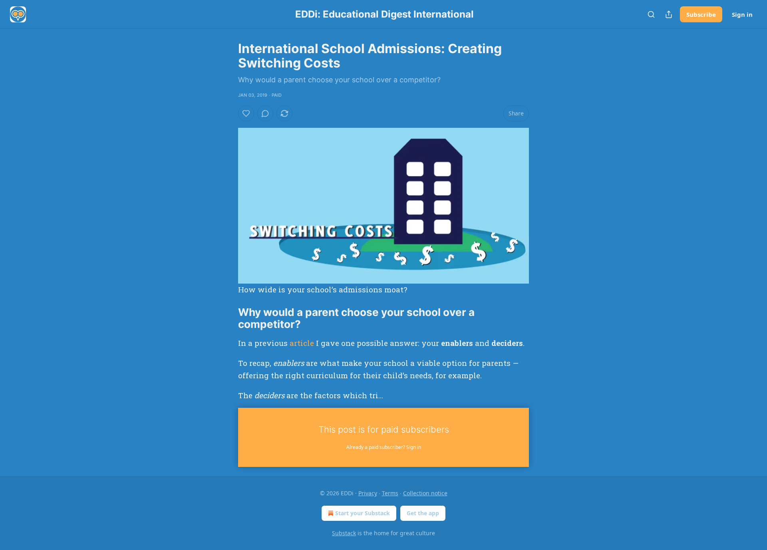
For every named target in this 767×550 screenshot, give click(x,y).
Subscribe (701, 14)
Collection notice (425, 493)
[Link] (227, 318)
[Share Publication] (669, 14)
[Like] (246, 113)
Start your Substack (362, 513)
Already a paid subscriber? (383, 447)
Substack (344, 533)
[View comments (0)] (265, 113)
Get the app (423, 513)
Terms (390, 493)
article (302, 343)
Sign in (742, 14)
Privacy (367, 493)
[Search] (651, 14)
